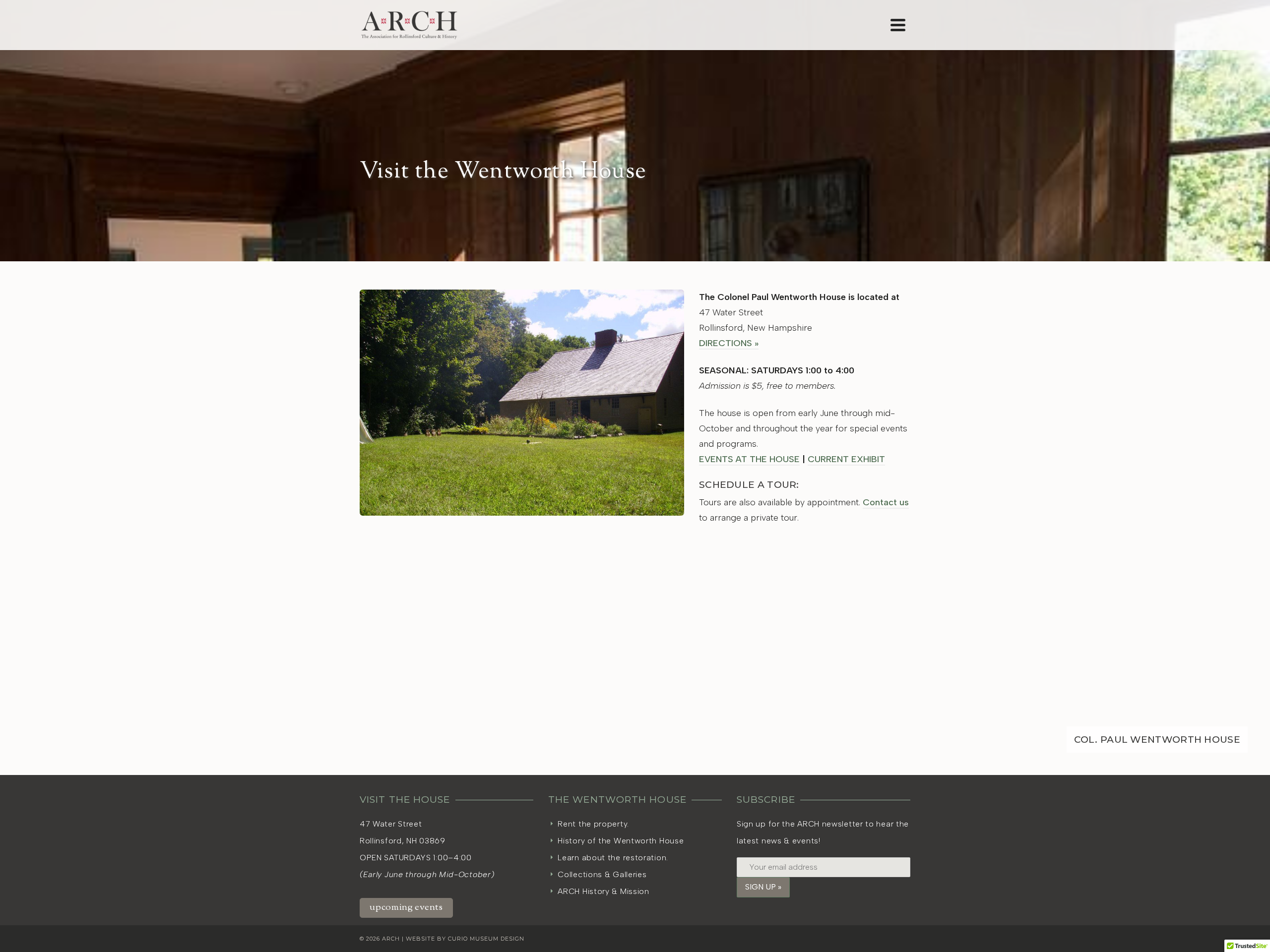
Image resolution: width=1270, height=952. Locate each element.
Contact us (886, 502)
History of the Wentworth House (621, 840)
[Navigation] (898, 25)
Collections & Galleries (602, 874)
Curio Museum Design (486, 938)
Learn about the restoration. (613, 857)
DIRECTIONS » (729, 343)
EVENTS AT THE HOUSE (749, 459)
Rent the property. (593, 824)
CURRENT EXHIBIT (846, 459)
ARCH (391, 938)
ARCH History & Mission (603, 891)
